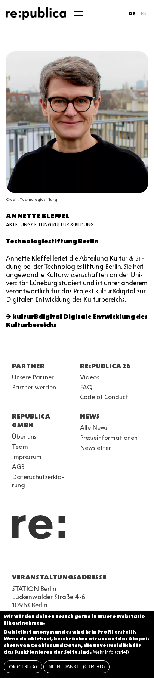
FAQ (86, 387)
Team (20, 446)
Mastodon (56, 559)
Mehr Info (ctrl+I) (111, 652)
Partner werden (34, 387)
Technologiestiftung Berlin (52, 241)
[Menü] (78, 13)
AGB (18, 466)
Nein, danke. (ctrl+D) (77, 666)
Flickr (83, 559)
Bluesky (43, 559)
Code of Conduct (104, 397)
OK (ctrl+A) (23, 666)
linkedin (70, 559)
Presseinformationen (109, 437)
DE (131, 13)
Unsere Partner (33, 377)
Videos (89, 377)
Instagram (29, 559)
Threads (97, 559)
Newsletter (95, 447)
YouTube (16, 559)
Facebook (110, 559)
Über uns (24, 436)
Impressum (26, 456)
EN (144, 13)
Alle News (94, 427)
